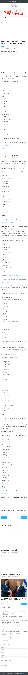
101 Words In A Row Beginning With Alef (11, 574)
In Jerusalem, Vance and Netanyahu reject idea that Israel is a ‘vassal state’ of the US (13, 599)
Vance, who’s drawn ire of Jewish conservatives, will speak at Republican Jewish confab (14, 621)
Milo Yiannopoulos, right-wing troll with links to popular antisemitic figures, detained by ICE (13, 612)
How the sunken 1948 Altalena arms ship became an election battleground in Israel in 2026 (14, 632)
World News (5, 665)
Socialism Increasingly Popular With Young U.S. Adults (4, 518)
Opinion (4, 657)
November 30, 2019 (8, 145)
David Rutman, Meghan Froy (17, 48)
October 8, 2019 (6, 282)
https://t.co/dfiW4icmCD (16, 276)
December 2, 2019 (7, 222)
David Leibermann (14, 601)
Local (3, 655)
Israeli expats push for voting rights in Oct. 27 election (13, 626)
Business (4, 647)
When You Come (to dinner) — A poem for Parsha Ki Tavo (14, 638)
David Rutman (14, 552)
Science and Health (6, 660)
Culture (4, 649)
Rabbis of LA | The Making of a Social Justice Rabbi (14, 616)
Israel (2, 46)
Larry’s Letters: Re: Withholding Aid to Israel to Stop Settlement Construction (13, 549)
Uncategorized (5, 663)
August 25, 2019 (6, 493)
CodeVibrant (22, 673)
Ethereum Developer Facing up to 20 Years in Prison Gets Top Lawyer (24, 518)
